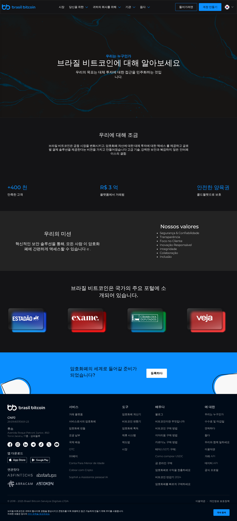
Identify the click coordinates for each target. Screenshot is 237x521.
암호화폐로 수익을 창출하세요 (173, 470)
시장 (61, 7)
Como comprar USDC (169, 456)
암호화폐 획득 (130, 428)
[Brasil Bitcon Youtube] (56, 445)
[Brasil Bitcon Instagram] (17, 445)
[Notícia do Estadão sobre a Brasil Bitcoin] (29, 326)
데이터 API (211, 463)
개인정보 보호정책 (219, 501)
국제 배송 (74, 442)
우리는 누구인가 (214, 414)
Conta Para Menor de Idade (86, 463)
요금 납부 (74, 435)
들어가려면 (186, 7)
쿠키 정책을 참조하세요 (39, 514)
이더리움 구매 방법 (166, 435)
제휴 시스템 (129, 435)
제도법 (126, 442)
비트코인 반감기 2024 (168, 477)
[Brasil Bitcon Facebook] (9, 445)
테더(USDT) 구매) (165, 449)
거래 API (210, 456)
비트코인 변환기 (131, 421)
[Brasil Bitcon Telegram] (33, 445)
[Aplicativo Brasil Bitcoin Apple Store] (17, 460)
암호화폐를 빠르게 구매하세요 (173, 484)
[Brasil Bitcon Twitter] (48, 445)
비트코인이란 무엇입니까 (170, 421)
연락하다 (210, 428)
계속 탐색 (221, 512)
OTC (72, 449)
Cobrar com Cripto (81, 470)
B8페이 (73, 456)
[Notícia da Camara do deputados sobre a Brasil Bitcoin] (148, 326)
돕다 (207, 435)
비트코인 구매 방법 (166, 428)
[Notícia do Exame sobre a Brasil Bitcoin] (88, 326)
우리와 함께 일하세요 (217, 442)
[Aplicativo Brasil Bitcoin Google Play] (40, 460)
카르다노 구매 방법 (166, 442)
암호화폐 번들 (77, 428)
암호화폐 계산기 (131, 414)
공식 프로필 (211, 470)
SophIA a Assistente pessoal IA (88, 477)
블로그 (159, 414)
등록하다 (157, 373)
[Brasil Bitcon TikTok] (41, 445)
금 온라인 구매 (163, 463)
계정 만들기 (210, 7)
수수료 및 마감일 (214, 421)
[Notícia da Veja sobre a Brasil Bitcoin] (208, 326)
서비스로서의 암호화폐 (82, 421)
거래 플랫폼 (76, 414)
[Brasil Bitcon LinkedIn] (25, 445)
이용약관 (210, 449)
